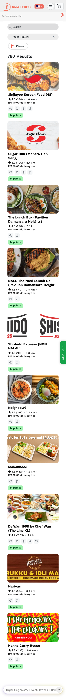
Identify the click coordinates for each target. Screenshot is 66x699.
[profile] (50, 6)
